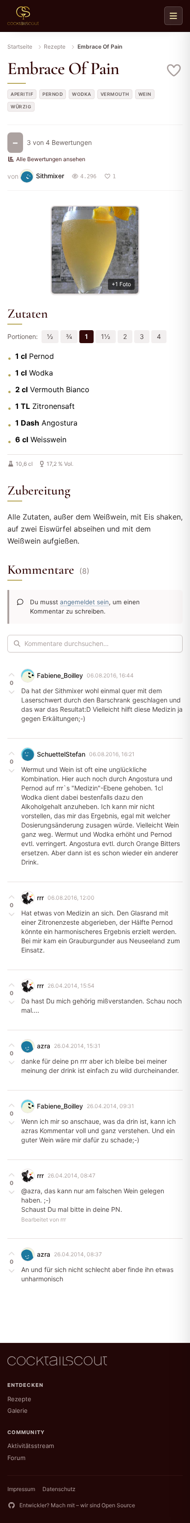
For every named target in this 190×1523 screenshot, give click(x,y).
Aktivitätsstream (30, 1445)
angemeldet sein (84, 602)
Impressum (21, 1488)
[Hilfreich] (11, 674)
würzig (21, 106)
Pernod (52, 94)
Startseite (19, 46)
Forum (16, 1457)
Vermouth (115, 94)
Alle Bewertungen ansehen (50, 159)
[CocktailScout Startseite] (23, 15)
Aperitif (22, 94)
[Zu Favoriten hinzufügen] (174, 70)
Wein (144, 94)
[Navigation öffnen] (173, 15)
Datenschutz (59, 1488)
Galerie (17, 1410)
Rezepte (54, 46)
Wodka (81, 94)
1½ (105, 336)
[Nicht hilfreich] (11, 691)
